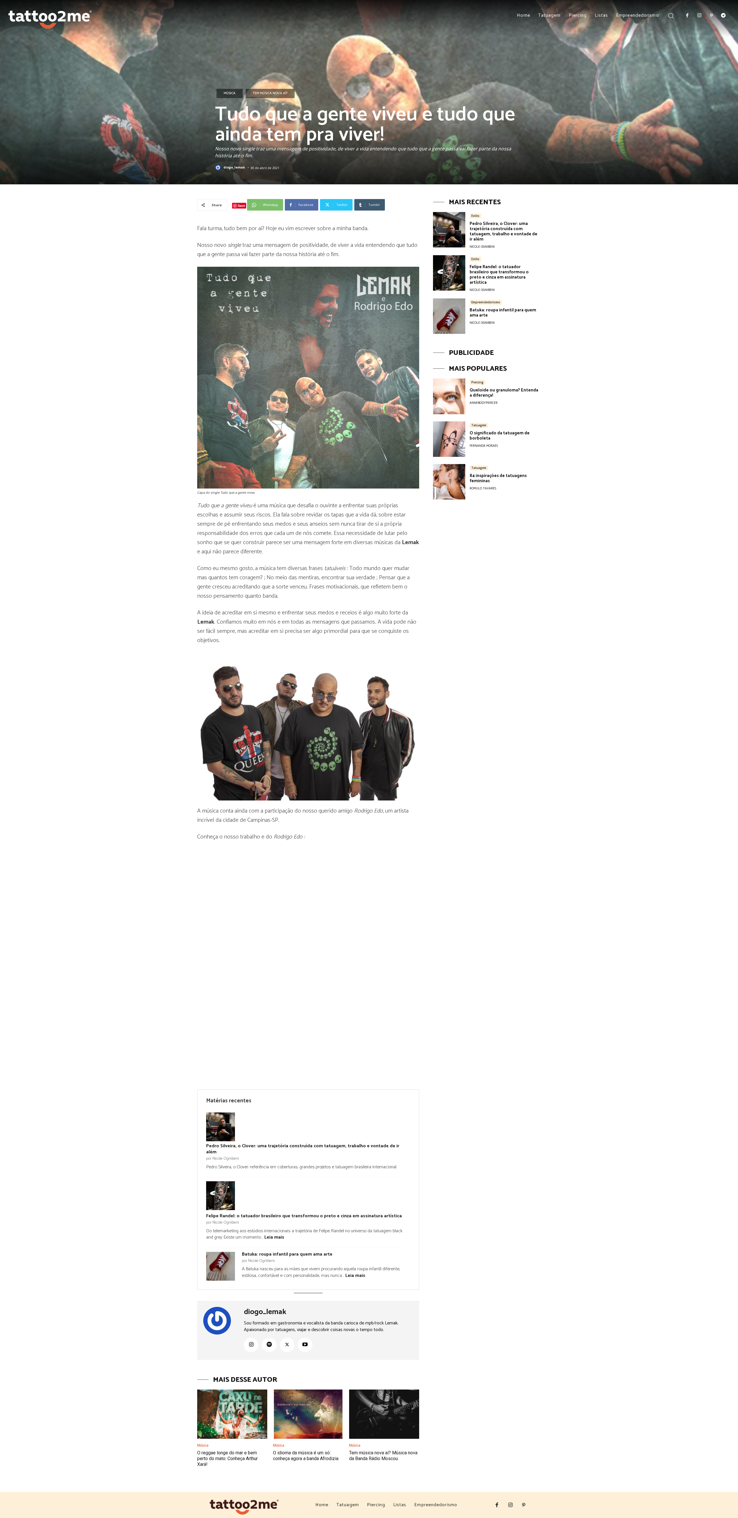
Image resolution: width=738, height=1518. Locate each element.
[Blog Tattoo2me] (50, 17)
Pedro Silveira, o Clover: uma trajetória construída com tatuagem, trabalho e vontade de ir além (302, 1149)
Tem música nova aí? (270, 93)
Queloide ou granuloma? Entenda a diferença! (504, 393)
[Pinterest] (711, 16)
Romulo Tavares (483, 488)
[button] (671, 15)
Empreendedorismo (485, 302)
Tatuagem (478, 425)
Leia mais (274, 1237)
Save (241, 205)
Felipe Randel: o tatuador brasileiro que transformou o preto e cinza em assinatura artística (304, 1216)
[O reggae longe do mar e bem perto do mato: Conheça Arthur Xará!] (232, 1414)
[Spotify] (269, 1345)
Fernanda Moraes (484, 445)
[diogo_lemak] (219, 168)
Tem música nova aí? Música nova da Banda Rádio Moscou (383, 1455)
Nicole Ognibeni (482, 246)
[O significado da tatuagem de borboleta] (449, 439)
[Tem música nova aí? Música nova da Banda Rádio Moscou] (384, 1414)
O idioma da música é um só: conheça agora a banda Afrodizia (305, 1455)
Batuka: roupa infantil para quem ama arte (287, 1254)
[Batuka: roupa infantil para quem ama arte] (449, 316)
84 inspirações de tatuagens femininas (498, 478)
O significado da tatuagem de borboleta (500, 435)
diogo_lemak (234, 167)
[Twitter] (287, 1345)
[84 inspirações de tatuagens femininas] (449, 481)
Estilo (475, 216)
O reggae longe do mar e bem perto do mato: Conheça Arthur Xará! (227, 1458)
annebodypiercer (484, 403)
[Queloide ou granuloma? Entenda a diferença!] (449, 396)
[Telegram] (723, 16)
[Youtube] (305, 1345)
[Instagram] (699, 16)
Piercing (477, 382)
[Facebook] (687, 16)
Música (230, 93)
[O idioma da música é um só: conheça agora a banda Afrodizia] (308, 1414)
